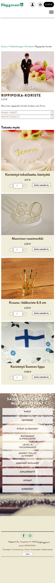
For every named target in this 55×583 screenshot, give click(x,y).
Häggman (12, 4)
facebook (23, 535)
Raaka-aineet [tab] (27, 112)
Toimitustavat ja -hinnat (20, 549)
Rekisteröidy (33, 15)
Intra (27, 553)
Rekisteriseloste (47, 549)
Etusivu (4, 46)
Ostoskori (40, 4)
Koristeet (29, 46)
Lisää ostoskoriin (41, 185)
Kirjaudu (33, 4)
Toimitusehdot (36, 549)
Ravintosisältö (27, 116)
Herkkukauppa (16, 46)
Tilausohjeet (6, 549)
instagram (30, 535)
